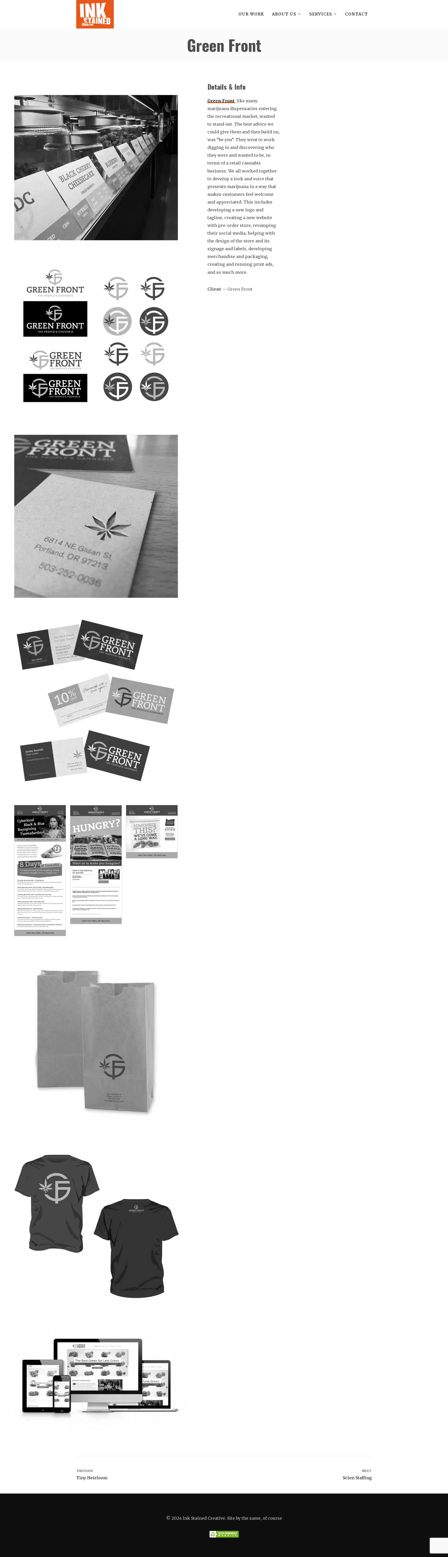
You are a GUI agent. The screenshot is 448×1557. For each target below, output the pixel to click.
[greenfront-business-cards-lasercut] (95, 516)
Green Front (220, 100)
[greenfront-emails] (95, 871)
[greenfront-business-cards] (95, 701)
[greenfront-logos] (95, 337)
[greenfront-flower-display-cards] (95, 167)
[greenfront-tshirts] (95, 1225)
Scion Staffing (357, 1475)
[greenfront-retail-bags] (95, 1040)
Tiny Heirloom (91, 1475)
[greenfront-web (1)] (95, 1376)
